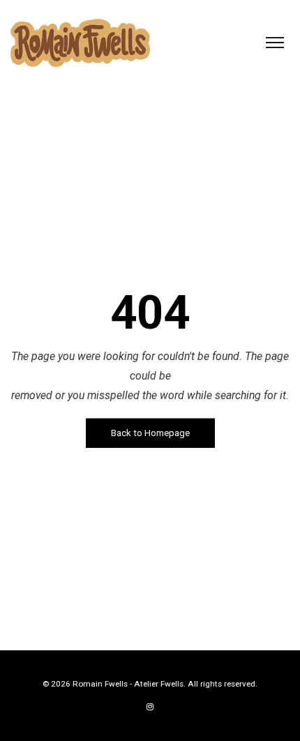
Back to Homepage (150, 433)
